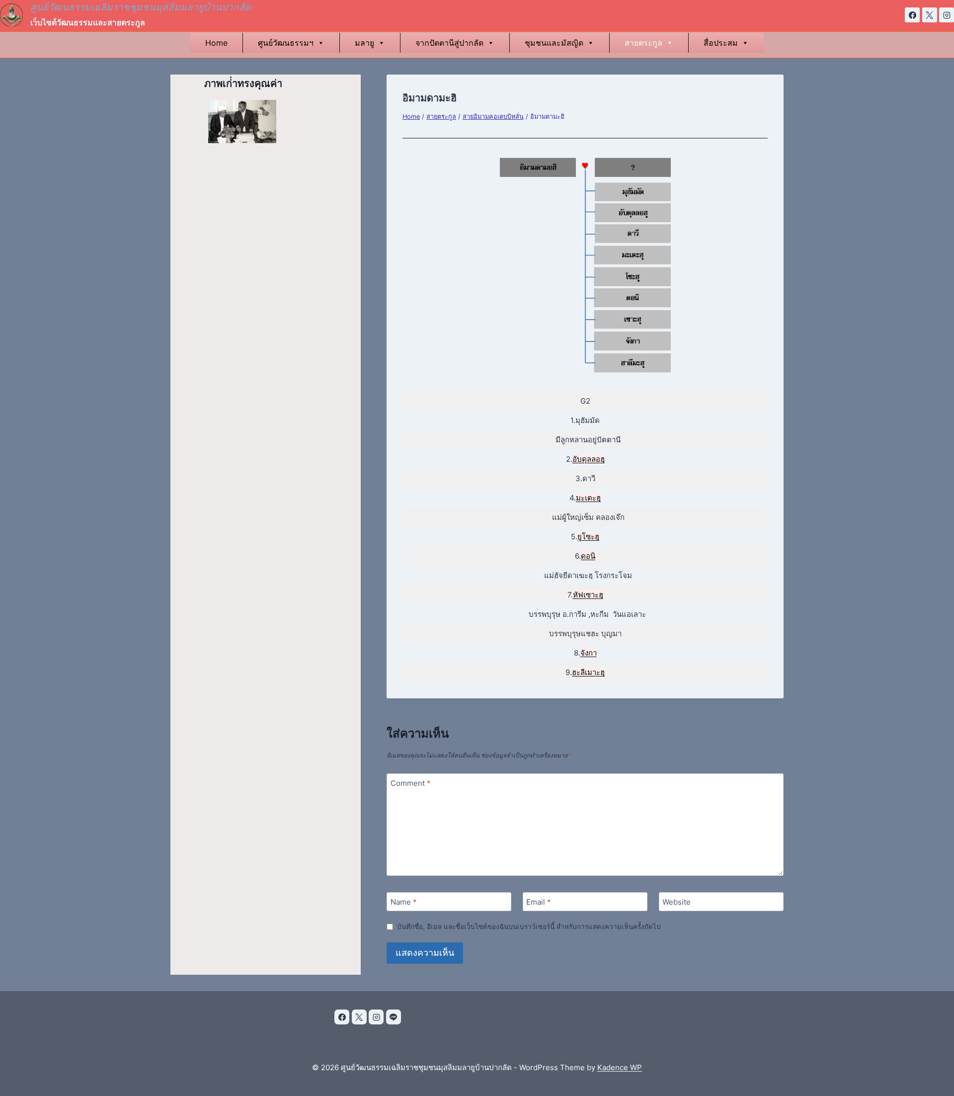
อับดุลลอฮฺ (588, 459)
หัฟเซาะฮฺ (588, 594)
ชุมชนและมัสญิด (554, 43)
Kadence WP (619, 1067)
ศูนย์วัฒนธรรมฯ (286, 43)
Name (404, 902)
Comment (411, 783)
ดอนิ (588, 556)
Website (676, 902)
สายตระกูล (643, 43)
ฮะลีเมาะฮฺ (588, 672)
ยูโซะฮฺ (588, 536)
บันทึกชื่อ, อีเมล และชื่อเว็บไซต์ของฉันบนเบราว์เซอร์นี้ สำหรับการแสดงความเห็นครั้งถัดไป (529, 926)
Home (216, 43)
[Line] (393, 1017)
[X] (929, 14)
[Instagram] (946, 14)
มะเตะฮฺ (588, 498)
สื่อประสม (721, 43)
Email (538, 902)
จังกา (588, 653)
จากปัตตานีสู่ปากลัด (449, 43)
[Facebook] (912, 14)
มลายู (364, 43)
